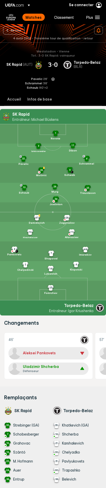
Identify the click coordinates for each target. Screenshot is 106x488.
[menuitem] (35, 17)
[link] (33, 17)
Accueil (14, 99)
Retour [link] (16, 30)
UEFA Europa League (11, 17)
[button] (92, 17)
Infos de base (39, 99)
